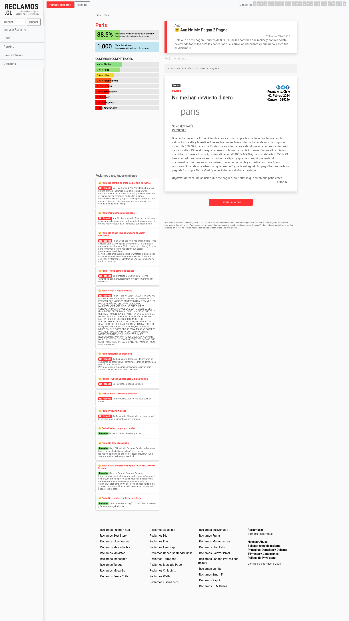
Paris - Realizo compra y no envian (118, 428)
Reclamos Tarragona (163, 559)
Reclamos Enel (159, 541)
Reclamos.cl (255, 530)
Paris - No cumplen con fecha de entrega (121, 498)
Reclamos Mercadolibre (115, 547)
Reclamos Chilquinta (163, 570)
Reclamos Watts (160, 576)
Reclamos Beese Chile (114, 576)
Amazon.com (110, 108)
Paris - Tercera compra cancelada (118, 271)
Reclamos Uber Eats (212, 547)
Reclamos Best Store (113, 535)
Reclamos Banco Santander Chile (171, 553)
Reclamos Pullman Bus (115, 530)
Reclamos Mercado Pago (166, 564)
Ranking (9, 46)
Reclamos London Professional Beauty (218, 561)
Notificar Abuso (258, 542)
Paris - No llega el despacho (115, 443)
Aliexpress (109, 102)
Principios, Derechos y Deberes (267, 550)
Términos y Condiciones (263, 554)
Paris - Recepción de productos (117, 354)
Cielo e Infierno (13, 55)
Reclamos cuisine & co (164, 582)
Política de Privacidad (262, 558)
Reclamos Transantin (113, 559)
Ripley (107, 97)
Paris (7, 38)
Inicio (98, 15)
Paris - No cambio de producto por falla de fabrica (126, 183)
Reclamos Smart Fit (211, 574)
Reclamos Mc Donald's (213, 530)
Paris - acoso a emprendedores (117, 290)
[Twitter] (283, 87)
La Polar (108, 86)
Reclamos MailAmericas (214, 541)
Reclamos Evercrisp (162, 547)
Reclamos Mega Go (112, 570)
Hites (106, 75)
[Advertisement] (21, 126)
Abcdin (107, 64)
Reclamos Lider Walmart (115, 541)
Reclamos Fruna (209, 535)
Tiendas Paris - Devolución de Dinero (119, 393)
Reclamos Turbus (111, 564)
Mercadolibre (110, 91)
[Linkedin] (278, 87)
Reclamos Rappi (209, 580)
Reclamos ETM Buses (213, 586)
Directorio (10, 63)
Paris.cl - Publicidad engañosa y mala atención (125, 379)
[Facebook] (287, 87)
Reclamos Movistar (112, 553)
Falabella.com (111, 80)
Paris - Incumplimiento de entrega (118, 213)
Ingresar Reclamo (15, 29)
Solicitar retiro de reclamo (264, 546)
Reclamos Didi (159, 535)
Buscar (33, 22)
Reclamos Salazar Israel (214, 553)
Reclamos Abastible (162, 530)
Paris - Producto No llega (114, 411)
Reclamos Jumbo (210, 568)
